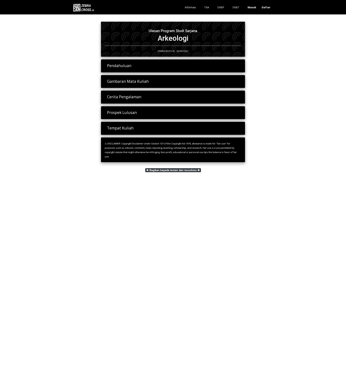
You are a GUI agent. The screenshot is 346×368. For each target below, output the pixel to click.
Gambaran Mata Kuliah (128, 81)
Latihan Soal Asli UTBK (89, 287)
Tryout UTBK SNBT (87, 314)
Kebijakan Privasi (83, 335)
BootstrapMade (180, 360)
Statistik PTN (83, 294)
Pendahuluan (119, 65)
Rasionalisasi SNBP (87, 301)
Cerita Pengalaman (124, 96)
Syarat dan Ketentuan (85, 331)
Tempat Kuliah (120, 128)
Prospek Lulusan (122, 112)
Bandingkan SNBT (86, 308)
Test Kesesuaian (85, 280)
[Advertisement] (173, 231)
